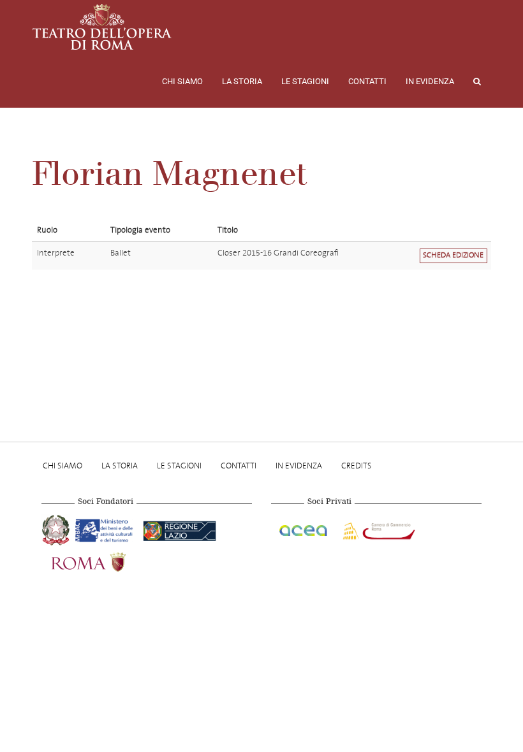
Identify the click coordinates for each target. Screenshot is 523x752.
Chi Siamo (182, 81)
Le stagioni (305, 81)
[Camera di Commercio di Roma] (377, 528)
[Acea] (304, 528)
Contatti (367, 81)
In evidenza (430, 81)
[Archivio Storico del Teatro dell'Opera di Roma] (102, 27)
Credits (356, 465)
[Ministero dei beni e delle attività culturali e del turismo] (106, 528)
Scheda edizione (453, 255)
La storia (242, 81)
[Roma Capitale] (105, 560)
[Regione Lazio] (179, 528)
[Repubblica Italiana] (57, 528)
